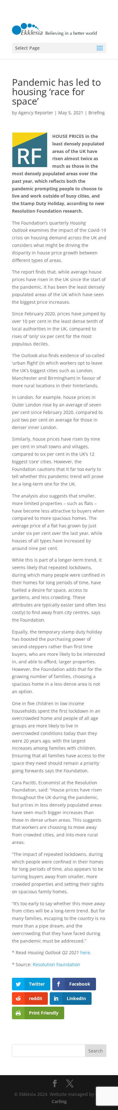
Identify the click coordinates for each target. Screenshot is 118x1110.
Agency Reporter (35, 113)
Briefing (96, 113)
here (84, 952)
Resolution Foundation (56, 964)
